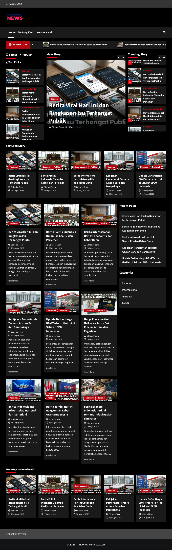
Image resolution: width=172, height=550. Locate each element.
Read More (13, 280)
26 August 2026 (74, 127)
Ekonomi (144, 167)
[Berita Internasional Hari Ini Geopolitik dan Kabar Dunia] (134, 114)
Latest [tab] (12, 55)
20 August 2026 (82, 190)
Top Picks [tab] (14, 62)
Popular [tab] (26, 55)
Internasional (149, 109)
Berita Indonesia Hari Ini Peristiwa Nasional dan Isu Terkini (22, 411)
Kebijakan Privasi (16, 533)
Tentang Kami (26, 32)
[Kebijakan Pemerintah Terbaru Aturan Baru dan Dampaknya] (12, 131)
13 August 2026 (55, 422)
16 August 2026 (147, 194)
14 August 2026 (17, 422)
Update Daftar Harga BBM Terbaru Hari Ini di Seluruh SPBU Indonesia (150, 181)
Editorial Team (58, 127)
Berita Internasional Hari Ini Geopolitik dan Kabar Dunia (136, 44)
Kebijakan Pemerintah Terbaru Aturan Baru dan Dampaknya (29, 136)
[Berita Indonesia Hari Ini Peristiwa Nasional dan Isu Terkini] (23, 390)
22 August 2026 (50, 190)
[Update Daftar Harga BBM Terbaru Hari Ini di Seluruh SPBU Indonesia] (151, 161)
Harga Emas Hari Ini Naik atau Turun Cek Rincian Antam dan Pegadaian (96, 325)
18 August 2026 (115, 194)
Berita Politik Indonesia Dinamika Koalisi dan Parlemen (61, 44)
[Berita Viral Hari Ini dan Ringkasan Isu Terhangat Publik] (134, 76)
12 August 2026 (93, 426)
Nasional (54, 99)
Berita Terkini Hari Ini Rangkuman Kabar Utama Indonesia (59, 411)
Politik (155, 88)
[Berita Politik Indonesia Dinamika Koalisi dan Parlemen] (134, 95)
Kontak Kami (44, 32)
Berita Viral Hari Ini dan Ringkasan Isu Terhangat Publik (80, 113)
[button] (164, 32)
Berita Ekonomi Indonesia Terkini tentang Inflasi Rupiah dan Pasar (98, 413)
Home (11, 32)
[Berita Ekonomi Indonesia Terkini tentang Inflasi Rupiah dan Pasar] (99, 390)
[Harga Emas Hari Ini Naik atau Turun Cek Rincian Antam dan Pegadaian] (99, 303)
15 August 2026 (93, 339)
